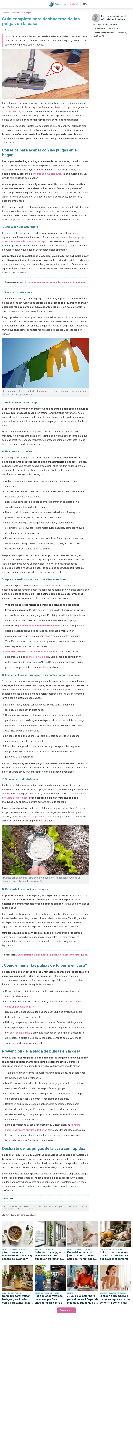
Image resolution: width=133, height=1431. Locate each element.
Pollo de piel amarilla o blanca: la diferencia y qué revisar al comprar (114, 1255)
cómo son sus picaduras (48, 173)
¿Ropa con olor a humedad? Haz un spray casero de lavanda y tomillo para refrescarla (17, 1256)
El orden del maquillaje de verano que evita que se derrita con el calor (115, 1299)
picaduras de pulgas (13, 111)
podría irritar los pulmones (32, 816)
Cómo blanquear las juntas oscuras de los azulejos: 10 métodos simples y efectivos (80, 1256)
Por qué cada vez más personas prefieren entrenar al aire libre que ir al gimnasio (50, 1299)
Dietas (70, 1293)
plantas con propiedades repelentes (39, 625)
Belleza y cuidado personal (113, 1293)
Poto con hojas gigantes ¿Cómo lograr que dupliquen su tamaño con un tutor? (50, 1256)
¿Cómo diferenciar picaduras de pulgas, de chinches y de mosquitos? (52, 954)
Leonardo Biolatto (116, 19)
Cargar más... (66, 1310)
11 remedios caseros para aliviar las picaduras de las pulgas (55, 282)
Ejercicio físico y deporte (47, 1293)
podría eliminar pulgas (37, 656)
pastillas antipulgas (20, 1032)
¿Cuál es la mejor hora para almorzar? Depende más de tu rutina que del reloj (82, 1299)
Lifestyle (5, 13)
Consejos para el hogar (21, 13)
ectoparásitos (16, 219)
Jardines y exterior (44, 1249)
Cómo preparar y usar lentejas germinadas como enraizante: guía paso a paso (16, 1299)
